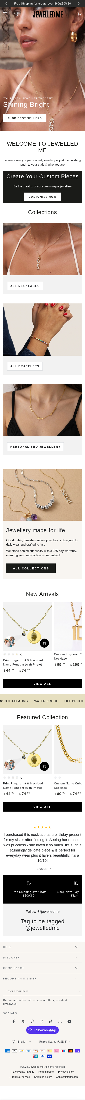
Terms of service (21, 1077)
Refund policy (46, 1071)
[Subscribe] (79, 991)
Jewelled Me (36, 1066)
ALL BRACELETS (25, 366)
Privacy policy (66, 1071)
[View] (42, 249)
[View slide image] (42, 69)
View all (42, 683)
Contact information (67, 1077)
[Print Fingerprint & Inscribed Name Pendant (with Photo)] (27, 626)
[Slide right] (78, 3)
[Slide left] (6, 3)
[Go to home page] (48, 14)
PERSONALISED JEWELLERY (35, 446)
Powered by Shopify (23, 1072)
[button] (16, 13)
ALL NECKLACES (25, 286)
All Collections (31, 568)
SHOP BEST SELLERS (24, 118)
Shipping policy (43, 1077)
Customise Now (42, 196)
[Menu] (5, 13)
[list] (42, 890)
